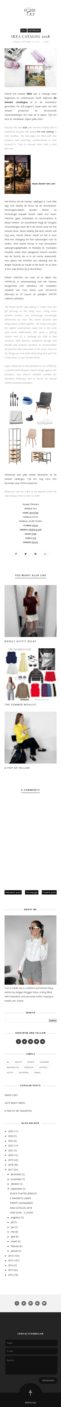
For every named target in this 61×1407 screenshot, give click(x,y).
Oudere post (49, 892)
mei (13, 1231)
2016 (10, 1255)
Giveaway (44, 1062)
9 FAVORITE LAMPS (20, 1198)
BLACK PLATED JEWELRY (23, 1193)
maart (14, 1241)
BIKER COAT (11, 1095)
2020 (10, 1155)
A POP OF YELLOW (17, 767)
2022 (10, 1145)
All (23, 30)
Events (30, 1062)
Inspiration (13, 1067)
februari (15, 1246)
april (13, 1236)
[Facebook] (18, 1041)
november (16, 1179)
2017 (10, 1169)
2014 (10, 1265)
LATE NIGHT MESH (15, 1102)
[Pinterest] (42, 1041)
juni (12, 1227)
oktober (15, 1183)
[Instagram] (30, 1041)
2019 (10, 1160)
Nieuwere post (13, 892)
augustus (15, 1217)
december (16, 1174)
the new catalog (46, 131)
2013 (10, 1270)
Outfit (10, 1072)
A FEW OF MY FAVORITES (18, 1110)
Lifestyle (43, 1067)
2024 (10, 1136)
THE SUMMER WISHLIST (21, 704)
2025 (10, 1131)
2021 (10, 1150)
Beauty (18, 1062)
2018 (10, 1164)
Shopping (24, 1072)
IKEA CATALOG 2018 (21, 1207)
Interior (34, 30)
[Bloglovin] (36, 1041)
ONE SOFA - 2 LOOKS (21, 1212)
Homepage (32, 892)
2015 (10, 1260)
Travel (37, 1072)
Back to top (30, 1402)
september (16, 1188)
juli (12, 1222)
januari (14, 1250)
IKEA (29, 93)
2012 (10, 1274)
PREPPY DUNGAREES (21, 1203)
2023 (10, 1140)
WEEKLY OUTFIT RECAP (20, 641)
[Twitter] (24, 1041)
